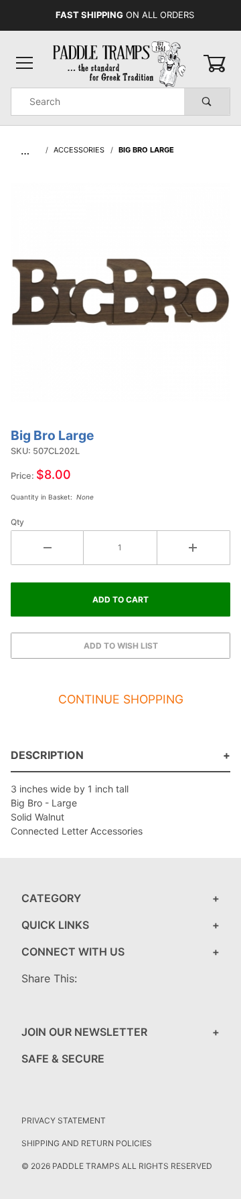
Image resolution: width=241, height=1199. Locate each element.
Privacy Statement (63, 1120)
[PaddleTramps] (120, 62)
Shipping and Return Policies (86, 1143)
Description (47, 755)
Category (51, 898)
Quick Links (55, 925)
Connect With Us (73, 951)
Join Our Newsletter (84, 1032)
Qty (17, 522)
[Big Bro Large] (120, 299)
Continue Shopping (120, 699)
